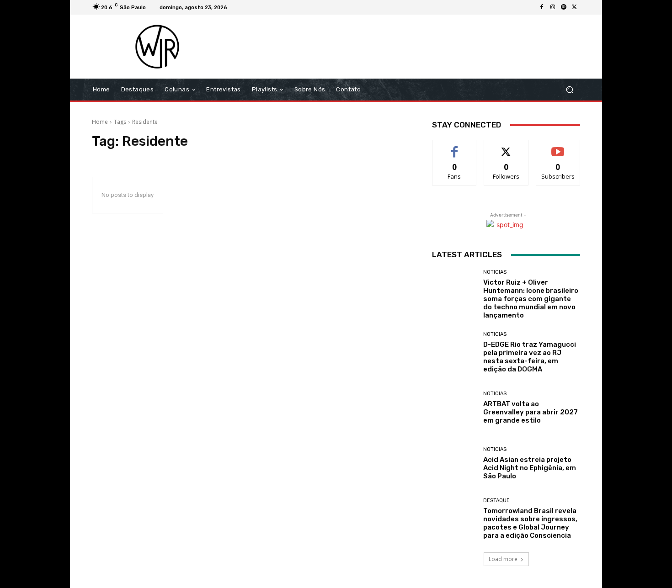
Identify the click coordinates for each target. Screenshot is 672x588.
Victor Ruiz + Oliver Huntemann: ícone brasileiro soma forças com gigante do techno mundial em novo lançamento (530, 298)
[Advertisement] (412, 46)
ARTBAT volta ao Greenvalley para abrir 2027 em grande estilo (530, 412)
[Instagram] (552, 7)
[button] (569, 90)
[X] (574, 7)
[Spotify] (563, 7)
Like (454, 146)
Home (100, 122)
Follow (506, 146)
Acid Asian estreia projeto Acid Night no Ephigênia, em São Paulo (529, 468)
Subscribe (558, 146)
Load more (503, 559)
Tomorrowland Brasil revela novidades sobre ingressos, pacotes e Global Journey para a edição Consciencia (530, 523)
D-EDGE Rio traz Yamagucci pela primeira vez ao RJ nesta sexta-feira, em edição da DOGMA (529, 356)
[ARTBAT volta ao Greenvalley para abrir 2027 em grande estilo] (454, 408)
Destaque (496, 500)
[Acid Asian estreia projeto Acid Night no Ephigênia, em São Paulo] (454, 463)
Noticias (495, 272)
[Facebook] (541, 7)
